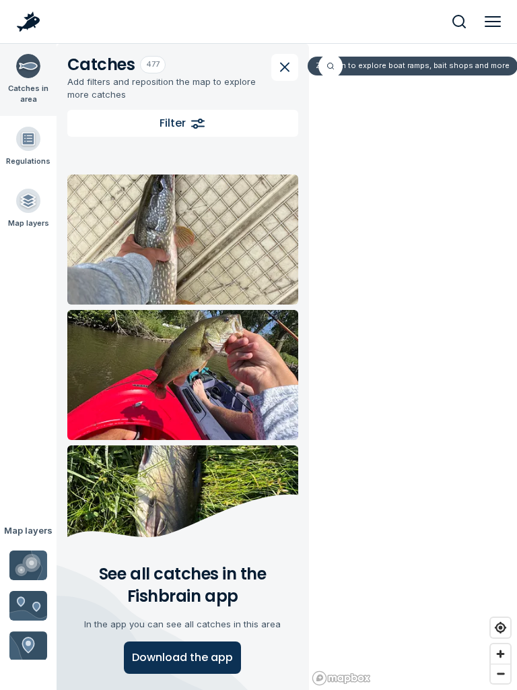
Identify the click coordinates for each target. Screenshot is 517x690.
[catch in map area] (182, 240)
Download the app (182, 657)
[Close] (284, 67)
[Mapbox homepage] (341, 678)
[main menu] (493, 21)
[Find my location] (500, 627)
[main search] (459, 21)
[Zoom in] (500, 654)
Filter (173, 123)
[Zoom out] (500, 673)
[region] (412, 366)
